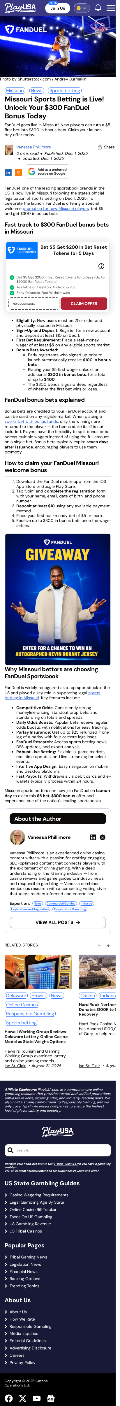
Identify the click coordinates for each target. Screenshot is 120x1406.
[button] (111, 8)
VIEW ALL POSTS (54, 922)
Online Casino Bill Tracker (33, 1209)
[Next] (108, 946)
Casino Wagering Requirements (39, 1195)
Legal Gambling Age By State (37, 1202)
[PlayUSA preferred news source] (47, 171)
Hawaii (38, 996)
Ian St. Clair (15, 1065)
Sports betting (65, 90)
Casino (87, 996)
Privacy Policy (23, 1362)
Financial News (24, 1271)
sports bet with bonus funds (31, 421)
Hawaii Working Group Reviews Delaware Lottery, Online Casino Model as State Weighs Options (36, 1036)
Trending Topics (24, 1286)
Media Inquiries (24, 1333)
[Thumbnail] (38, 972)
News (37, 90)
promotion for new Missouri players (56, 208)
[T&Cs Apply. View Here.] (101, 266)
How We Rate (22, 1319)
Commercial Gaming (61, 903)
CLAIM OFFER (84, 303)
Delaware (16, 996)
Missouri (15, 90)
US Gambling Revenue (30, 1223)
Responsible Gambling (70, 909)
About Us (18, 1311)
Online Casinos (22, 1005)
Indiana (108, 996)
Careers (17, 1355)
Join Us (57, 8)
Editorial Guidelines (28, 1340)
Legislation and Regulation (30, 909)
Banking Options (25, 1278)
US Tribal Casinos (26, 1231)
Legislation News (25, 1264)
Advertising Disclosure (30, 1348)
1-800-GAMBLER (66, 1164)
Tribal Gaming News (28, 1257)
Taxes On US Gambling (31, 1216)
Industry (87, 903)
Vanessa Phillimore (33, 147)
